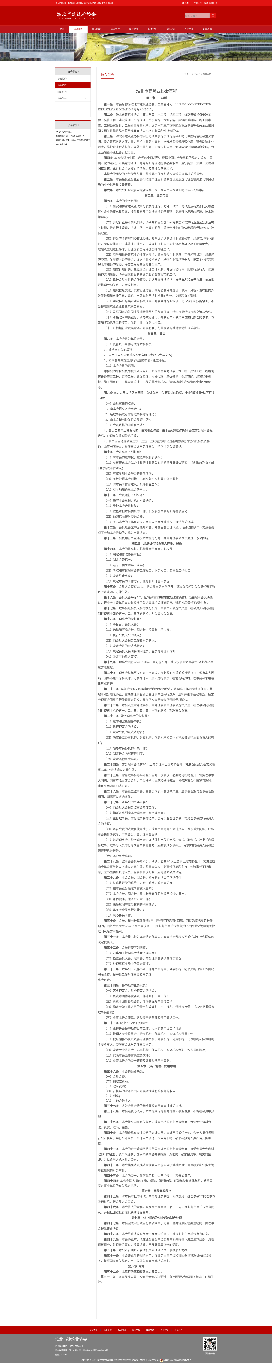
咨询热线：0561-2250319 (205, 2)
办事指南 (207, 29)
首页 (62, 29)
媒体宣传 (133, 29)
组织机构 (62, 91)
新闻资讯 (96, 29)
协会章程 (62, 85)
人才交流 (188, 29)
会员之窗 (152, 29)
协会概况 (108, 1330)
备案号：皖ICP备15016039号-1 (146, 1360)
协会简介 (78, 29)
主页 (186, 73)
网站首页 (93, 1330)
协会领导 (62, 98)
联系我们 (186, 2)
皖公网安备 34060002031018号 (177, 1359)
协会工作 (115, 29)
